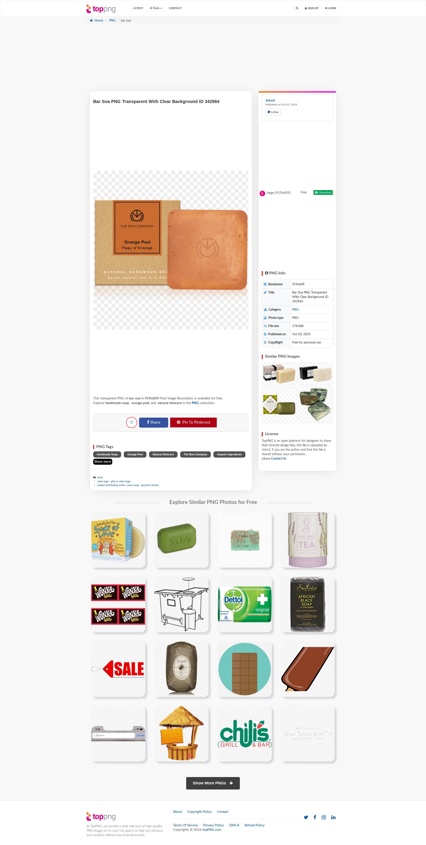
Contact (175, 8)
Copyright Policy (199, 811)
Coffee (274, 112)
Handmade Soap (107, 454)
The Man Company (195, 454)
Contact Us (278, 458)
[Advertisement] (213, 60)
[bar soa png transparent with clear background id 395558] (244, 539)
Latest (138, 8)
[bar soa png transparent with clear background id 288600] (181, 539)
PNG (112, 20)
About (177, 811)
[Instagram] (324, 817)
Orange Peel (135, 454)
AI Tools (155, 8)
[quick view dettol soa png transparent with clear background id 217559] (244, 604)
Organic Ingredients (229, 454)
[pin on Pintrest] (139, 518)
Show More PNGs (210, 783)
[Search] (297, 8)
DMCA (234, 825)
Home (98, 20)
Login (331, 8)
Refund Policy (255, 825)
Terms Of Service (185, 825)
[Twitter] (306, 817)
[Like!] (131, 422)
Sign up (312, 8)
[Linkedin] (333, 817)
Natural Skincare (163, 454)
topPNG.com (211, 829)
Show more (102, 461)
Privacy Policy (213, 825)
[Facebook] (315, 817)
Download (325, 192)
